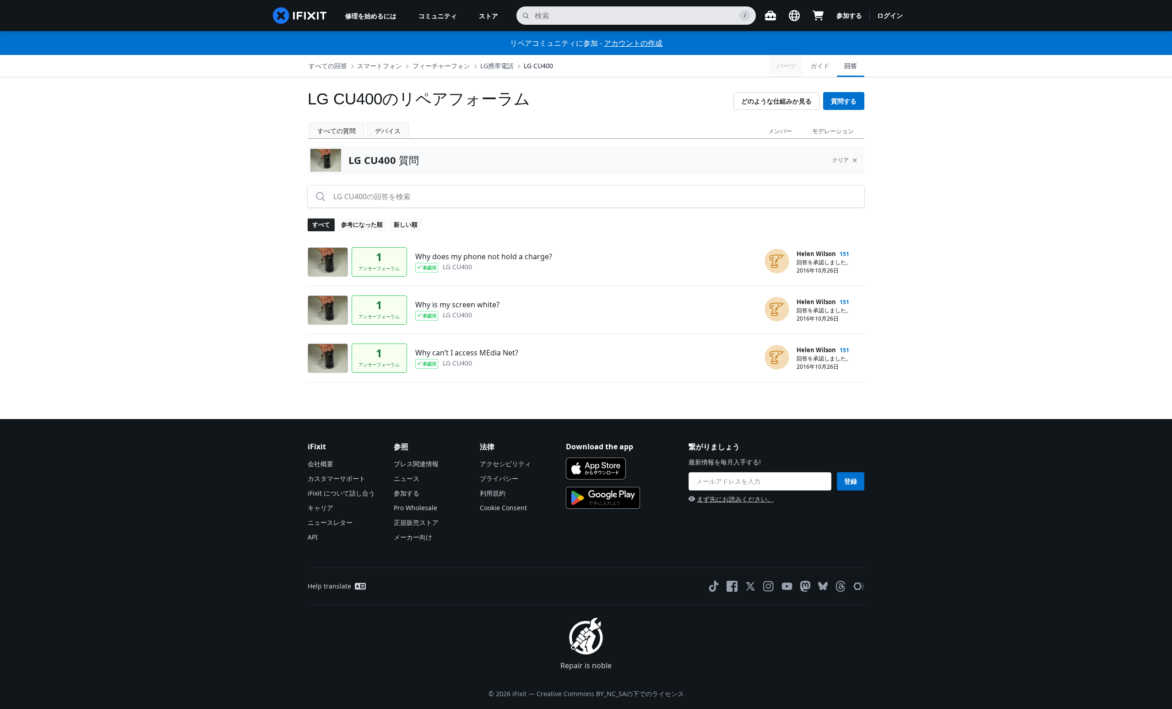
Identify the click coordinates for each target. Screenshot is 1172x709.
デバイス (388, 130)
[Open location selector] (794, 15)
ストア (488, 15)
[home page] (300, 15)
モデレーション (833, 131)
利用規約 (492, 493)
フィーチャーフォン (441, 65)
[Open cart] (818, 15)
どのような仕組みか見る (776, 101)
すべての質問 (336, 130)
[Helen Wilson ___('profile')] (777, 261)
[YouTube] (786, 586)
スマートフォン (379, 65)
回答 (850, 65)
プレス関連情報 (416, 463)
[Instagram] (768, 586)
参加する (849, 15)
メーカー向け (413, 537)
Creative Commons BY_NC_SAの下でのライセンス (610, 693)
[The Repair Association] (858, 586)
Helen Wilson (816, 254)
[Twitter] (750, 586)
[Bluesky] (823, 586)
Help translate (329, 586)
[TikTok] (713, 586)
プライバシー (499, 478)
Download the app (599, 447)
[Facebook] (732, 586)
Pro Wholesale (415, 507)
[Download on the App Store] (596, 469)
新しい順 (406, 224)
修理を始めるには (370, 15)
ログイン (890, 15)
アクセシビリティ (505, 463)
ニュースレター (330, 522)
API (313, 537)
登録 (850, 481)
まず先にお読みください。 (735, 499)
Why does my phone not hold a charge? (483, 256)
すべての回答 (328, 65)
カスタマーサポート (336, 478)
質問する (844, 101)
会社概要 (320, 463)
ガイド (820, 65)
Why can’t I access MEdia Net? (466, 353)
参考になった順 (362, 224)
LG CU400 (538, 65)
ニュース (406, 478)
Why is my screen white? (457, 305)
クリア (840, 160)
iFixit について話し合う (341, 493)
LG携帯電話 (497, 65)
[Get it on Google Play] (603, 498)
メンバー (780, 131)
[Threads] (840, 586)
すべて (321, 224)
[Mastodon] (805, 586)
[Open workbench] (770, 15)
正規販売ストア (416, 522)
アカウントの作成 (633, 43)
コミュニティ (437, 15)
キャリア (320, 507)
